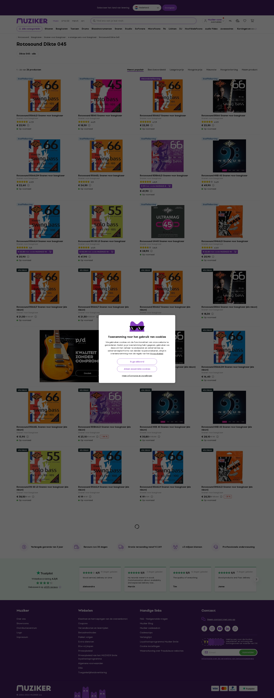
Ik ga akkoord (137, 361)
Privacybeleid (156, 353)
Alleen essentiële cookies (137, 369)
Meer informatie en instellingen (137, 375)
